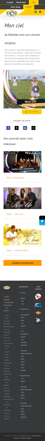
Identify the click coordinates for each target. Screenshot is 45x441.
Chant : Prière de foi (15, 177)
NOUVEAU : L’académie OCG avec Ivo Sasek (23, 317)
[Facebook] (8, 128)
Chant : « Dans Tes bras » (18, 250)
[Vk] (25, 128)
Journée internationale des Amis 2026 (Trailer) (23, 410)
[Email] (33, 128)
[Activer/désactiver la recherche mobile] (35, 12)
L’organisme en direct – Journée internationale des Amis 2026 (23, 386)
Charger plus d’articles (22, 263)
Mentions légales (25, 438)
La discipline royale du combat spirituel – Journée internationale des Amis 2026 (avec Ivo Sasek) (23, 350)
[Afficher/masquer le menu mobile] (40, 12)
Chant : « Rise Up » (15, 214)
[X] (16, 128)
